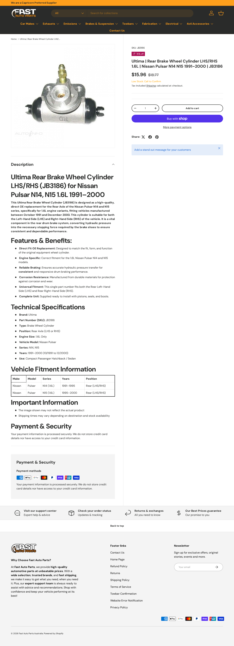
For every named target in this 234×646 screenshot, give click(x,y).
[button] (221, 13)
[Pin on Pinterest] (156, 137)
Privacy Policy (119, 607)
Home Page (117, 559)
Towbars (128, 24)
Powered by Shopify (53, 633)
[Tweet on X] (143, 137)
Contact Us (117, 30)
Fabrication (149, 24)
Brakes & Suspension (99, 24)
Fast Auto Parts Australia (31, 633)
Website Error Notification (126, 600)
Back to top (117, 525)
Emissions (70, 24)
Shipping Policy (120, 580)
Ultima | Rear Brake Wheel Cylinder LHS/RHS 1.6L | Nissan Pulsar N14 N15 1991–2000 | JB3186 (40, 39)
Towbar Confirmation (123, 593)
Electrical (172, 24)
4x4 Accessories (198, 24)
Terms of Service (120, 587)
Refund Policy (118, 566)
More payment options (177, 127)
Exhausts (49, 24)
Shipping (151, 85)
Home (14, 39)
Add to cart (192, 108)
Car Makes (27, 24)
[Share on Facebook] (150, 137)
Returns (115, 573)
